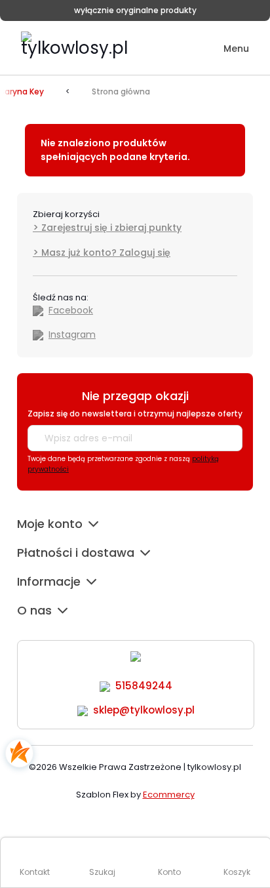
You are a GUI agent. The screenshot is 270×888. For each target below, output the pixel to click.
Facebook (70, 310)
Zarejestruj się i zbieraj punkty (111, 227)
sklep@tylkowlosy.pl (144, 710)
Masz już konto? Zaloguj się (105, 252)
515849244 (143, 686)
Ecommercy (169, 794)
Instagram (72, 334)
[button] (227, 49)
